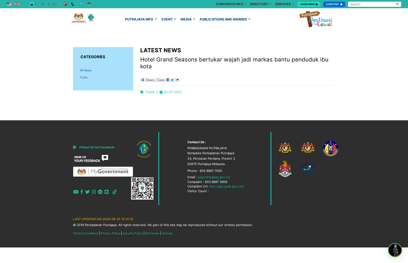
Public (84, 77)
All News (86, 70)
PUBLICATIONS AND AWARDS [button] (224, 19)
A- (44, 4)
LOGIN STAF (332, 4)
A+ (55, 4)
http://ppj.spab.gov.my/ (226, 186)
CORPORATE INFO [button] (230, 4)
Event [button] (167, 19)
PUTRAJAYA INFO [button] (139, 19)
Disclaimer (152, 233)
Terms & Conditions (85, 233)
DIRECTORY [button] (259, 4)
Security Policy (133, 233)
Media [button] (186, 19)
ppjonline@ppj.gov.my (214, 177)
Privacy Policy (110, 233)
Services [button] (283, 4)
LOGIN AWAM (307, 4)
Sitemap (167, 233)
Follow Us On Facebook (97, 147)
